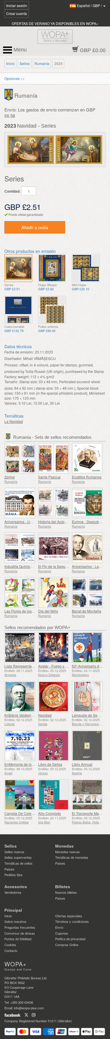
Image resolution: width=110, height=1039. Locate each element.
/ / (90, 5)
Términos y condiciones (72, 921)
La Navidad (13, 421)
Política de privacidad (70, 938)
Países (9, 869)
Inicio (10, 63)
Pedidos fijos (13, 874)
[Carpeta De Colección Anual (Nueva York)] (19, 794)
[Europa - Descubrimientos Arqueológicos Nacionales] (87, 503)
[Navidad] (18, 268)
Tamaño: (11, 381)
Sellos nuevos (14, 851)
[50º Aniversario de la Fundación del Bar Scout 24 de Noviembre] (87, 647)
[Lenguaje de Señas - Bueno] (87, 696)
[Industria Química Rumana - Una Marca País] (19, 547)
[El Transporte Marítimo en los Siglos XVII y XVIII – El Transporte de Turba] (87, 794)
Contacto (10, 950)
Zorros (9, 476)
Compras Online (66, 944)
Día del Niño (48, 610)
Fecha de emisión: (19, 351)
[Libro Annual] (87, 745)
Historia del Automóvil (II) (58, 521)
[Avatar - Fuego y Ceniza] (53, 647)
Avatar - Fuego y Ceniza (57, 665)
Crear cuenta (16, 13)
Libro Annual (82, 764)
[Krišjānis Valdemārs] (19, 696)
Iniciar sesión (16, 5)
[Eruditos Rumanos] (87, 458)
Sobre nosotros (15, 921)
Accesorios (15, 886)
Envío (59, 927)
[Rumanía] (9, 93)
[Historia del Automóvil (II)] (53, 503)
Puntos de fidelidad (17, 938)
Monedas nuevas (67, 851)
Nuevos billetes (66, 892)
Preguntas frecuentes (19, 927)
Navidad (45, 715)
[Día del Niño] (53, 592)
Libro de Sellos (50, 764)
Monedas (64, 846)
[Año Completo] (53, 794)
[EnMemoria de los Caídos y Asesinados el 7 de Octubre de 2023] (19, 745)
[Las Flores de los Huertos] (19, 592)
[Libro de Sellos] (53, 745)
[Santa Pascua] (53, 458)
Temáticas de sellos (18, 863)
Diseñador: (13, 358)
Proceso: (11, 364)
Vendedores (12, 892)
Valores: (10, 403)
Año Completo (49, 813)
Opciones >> (14, 78)
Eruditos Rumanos (86, 476)
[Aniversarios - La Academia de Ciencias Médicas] (87, 547)
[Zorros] (19, 458)
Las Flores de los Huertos (24, 610)
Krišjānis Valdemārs (20, 715)
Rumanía (42, 63)
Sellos (25, 63)
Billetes (62, 886)
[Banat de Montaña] (87, 592)
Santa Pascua (49, 476)
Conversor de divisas (19, 933)
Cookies (10, 944)
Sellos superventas (18, 857)
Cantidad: (12, 191)
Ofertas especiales (68, 915)
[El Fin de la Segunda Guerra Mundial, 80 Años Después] (53, 547)
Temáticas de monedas (71, 857)
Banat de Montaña (86, 610)
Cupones (61, 933)
